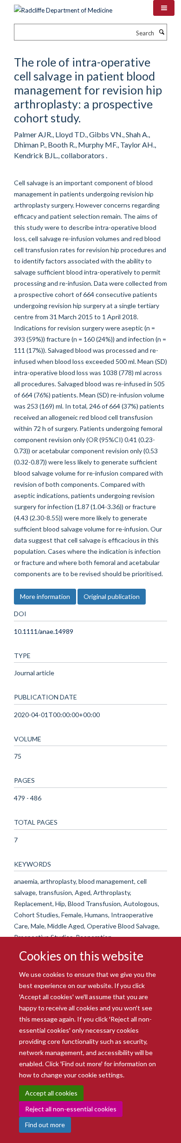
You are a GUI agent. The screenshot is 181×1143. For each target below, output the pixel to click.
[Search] (161, 32)
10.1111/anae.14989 (43, 631)
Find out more (45, 1125)
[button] (164, 8)
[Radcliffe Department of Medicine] (63, 7)
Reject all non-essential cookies (70, 1109)
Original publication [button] (112, 596)
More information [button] (45, 596)
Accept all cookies (51, 1093)
